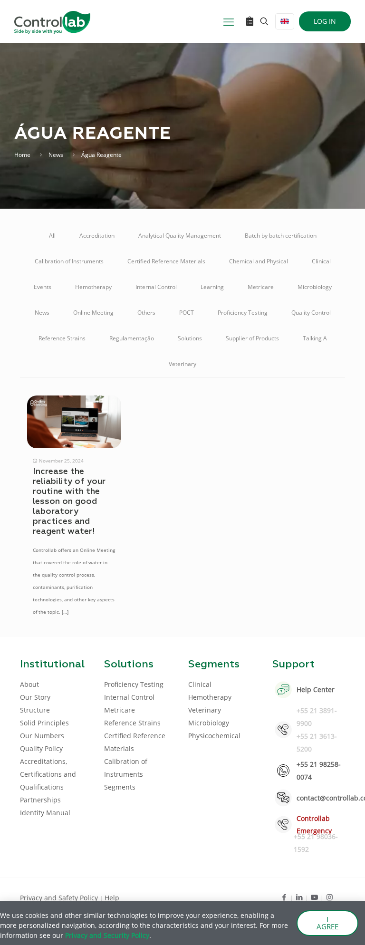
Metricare (261, 287)
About (29, 684)
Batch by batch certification (281, 235)
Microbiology (315, 287)
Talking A (315, 338)
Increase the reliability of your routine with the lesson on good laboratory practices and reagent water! (69, 501)
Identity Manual (45, 812)
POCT (186, 313)
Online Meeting (93, 313)
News (55, 155)
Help (112, 897)
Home (22, 155)
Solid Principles (44, 722)
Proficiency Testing (243, 313)
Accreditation (97, 235)
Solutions (190, 338)
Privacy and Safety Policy (60, 897)
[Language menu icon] (284, 21)
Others (146, 313)
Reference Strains (62, 338)
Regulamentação (131, 338)
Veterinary (182, 364)
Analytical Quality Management (179, 235)
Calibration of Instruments (69, 261)
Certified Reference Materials (166, 261)
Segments (119, 786)
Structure (35, 709)
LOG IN (325, 21)
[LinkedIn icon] (299, 897)
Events (42, 287)
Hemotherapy (93, 287)
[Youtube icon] (314, 897)
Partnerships (40, 799)
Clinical (321, 261)
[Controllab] (52, 21)
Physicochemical (214, 735)
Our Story (35, 697)
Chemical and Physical (258, 261)
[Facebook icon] (284, 897)
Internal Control (156, 287)
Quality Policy (41, 748)
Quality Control (311, 313)
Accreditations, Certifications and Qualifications (48, 774)
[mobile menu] (229, 21)
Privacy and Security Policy (107, 935)
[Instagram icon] (330, 897)
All (52, 235)
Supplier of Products (252, 338)
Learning (212, 287)
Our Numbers (42, 735)
